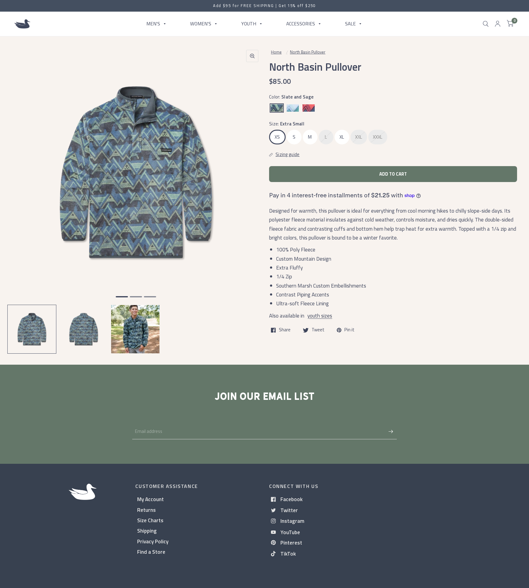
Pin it (349, 330)
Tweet (318, 330)
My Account (150, 499)
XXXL (378, 136)
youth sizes (319, 315)
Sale (350, 23)
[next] (252, 196)
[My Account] (498, 24)
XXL (358, 136)
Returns (146, 510)
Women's (200, 23)
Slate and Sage (276, 108)
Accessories (300, 23)
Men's (153, 23)
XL (342, 136)
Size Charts (150, 520)
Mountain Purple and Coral (308, 108)
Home (276, 52)
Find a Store (151, 552)
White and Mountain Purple (292, 108)
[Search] (486, 24)
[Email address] (391, 431)
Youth (248, 23)
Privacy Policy (152, 541)
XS (277, 136)
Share (285, 330)
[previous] (20, 196)
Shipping (147, 531)
